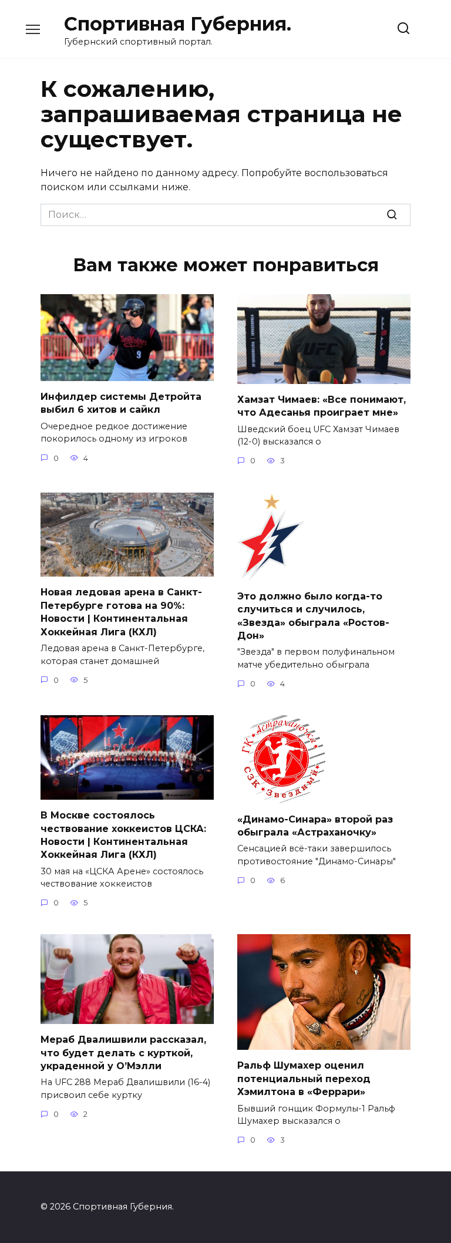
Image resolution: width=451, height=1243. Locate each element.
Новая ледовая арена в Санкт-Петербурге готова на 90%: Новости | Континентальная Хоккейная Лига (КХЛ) (121, 612)
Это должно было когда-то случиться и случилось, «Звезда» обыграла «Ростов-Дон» (313, 616)
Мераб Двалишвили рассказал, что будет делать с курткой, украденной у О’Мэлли (123, 1053)
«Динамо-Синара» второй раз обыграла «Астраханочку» (315, 825)
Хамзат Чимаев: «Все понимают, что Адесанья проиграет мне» (321, 406)
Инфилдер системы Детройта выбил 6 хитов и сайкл (121, 403)
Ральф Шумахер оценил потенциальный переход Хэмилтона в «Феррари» (304, 1078)
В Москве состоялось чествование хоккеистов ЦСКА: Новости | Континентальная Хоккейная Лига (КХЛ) (123, 835)
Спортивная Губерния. (177, 23)
